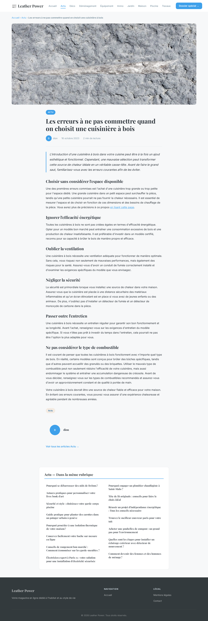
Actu (63, 6)
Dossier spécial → (189, 5)
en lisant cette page (122, 207)
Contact (157, 600)
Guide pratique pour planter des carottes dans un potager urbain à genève (72, 516)
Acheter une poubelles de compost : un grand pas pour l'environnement (134, 530)
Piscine (154, 6)
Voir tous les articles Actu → (62, 446)
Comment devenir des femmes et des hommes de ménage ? (135, 555)
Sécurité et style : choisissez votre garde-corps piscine (72, 505)
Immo (120, 6)
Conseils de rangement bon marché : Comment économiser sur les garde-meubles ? (72, 548)
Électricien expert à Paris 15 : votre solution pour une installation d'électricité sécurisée (70, 559)
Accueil (53, 6)
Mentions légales (162, 595)
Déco (72, 6)
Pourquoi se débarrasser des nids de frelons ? (72, 485)
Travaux (166, 6)
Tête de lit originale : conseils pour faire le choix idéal (133, 498)
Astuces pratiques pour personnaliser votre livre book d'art (70, 494)
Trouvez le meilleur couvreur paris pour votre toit (135, 519)
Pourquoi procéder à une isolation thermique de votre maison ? (72, 527)
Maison (142, 6)
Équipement (106, 6)
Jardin (130, 6)
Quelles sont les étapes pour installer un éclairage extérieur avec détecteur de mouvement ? (131, 543)
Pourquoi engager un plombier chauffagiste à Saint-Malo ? (134, 487)
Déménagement (87, 6)
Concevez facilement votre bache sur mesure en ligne (71, 537)
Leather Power (27, 5)
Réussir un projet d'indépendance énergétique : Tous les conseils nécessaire (135, 509)
